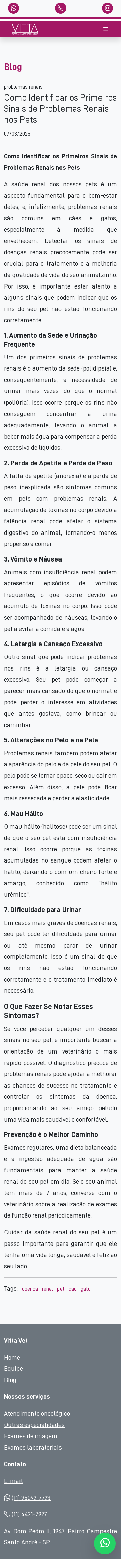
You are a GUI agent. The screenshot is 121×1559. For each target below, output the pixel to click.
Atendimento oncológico (37, 1413)
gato (86, 1289)
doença (30, 1289)
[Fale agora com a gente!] (105, 1543)
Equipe (13, 1368)
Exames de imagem (30, 1436)
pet (61, 1289)
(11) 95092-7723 (31, 1498)
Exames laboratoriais (33, 1447)
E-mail (13, 1481)
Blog (10, 1380)
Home (12, 1357)
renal (47, 1289)
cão (73, 1289)
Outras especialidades (34, 1425)
